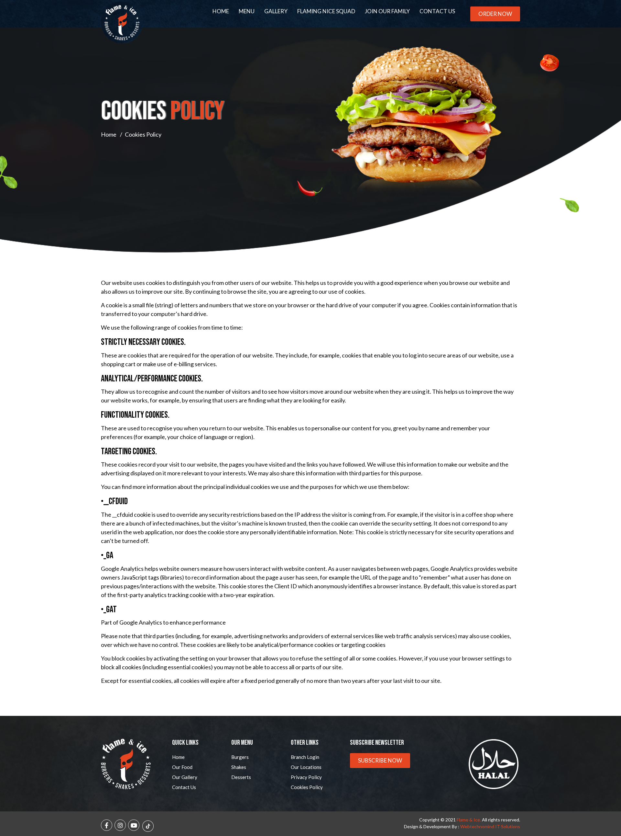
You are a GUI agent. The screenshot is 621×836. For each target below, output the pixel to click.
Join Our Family (387, 11)
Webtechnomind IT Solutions (490, 826)
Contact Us (437, 11)
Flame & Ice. (469, 819)
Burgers (240, 757)
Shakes (238, 767)
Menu (247, 11)
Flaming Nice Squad (326, 11)
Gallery (276, 11)
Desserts (241, 777)
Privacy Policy (306, 777)
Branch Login (305, 757)
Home (220, 11)
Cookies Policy (307, 787)
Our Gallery (184, 777)
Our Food (182, 767)
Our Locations (306, 767)
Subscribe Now (380, 760)
